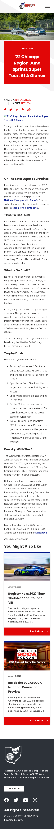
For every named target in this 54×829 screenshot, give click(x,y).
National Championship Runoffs (21, 200)
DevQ (20, 820)
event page (40, 533)
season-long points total (24, 208)
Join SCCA (14, 789)
